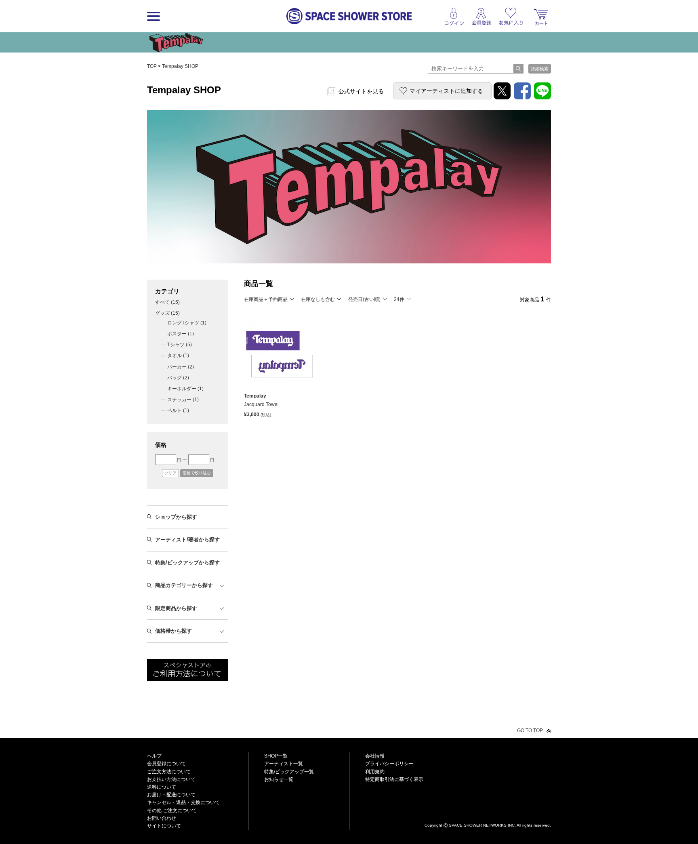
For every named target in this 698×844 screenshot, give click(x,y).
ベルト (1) (178, 410)
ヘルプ (154, 756)
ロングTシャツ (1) (186, 323)
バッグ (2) (178, 378)
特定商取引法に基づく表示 (394, 779)
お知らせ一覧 (278, 779)
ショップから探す (176, 517)
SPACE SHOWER (488, 812)
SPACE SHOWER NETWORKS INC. (482, 825)
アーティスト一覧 (283, 763)
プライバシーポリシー (389, 763)
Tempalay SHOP (180, 66)
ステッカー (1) (183, 399)
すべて (167, 302)
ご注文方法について (169, 772)
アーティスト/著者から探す (187, 540)
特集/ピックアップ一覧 (289, 772)
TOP (152, 66)
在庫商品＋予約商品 (266, 299)
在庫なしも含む (318, 299)
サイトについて (164, 826)
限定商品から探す (176, 608)
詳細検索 (540, 68)
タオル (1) (178, 355)
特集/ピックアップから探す (187, 563)
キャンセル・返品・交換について (183, 802)
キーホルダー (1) (185, 388)
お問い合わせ (161, 818)
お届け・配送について (171, 795)
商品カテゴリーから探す (184, 585)
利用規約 (375, 772)
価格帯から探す (173, 631)
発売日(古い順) (364, 299)
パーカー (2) (180, 367)
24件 (399, 299)
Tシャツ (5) (179, 344)
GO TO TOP (530, 730)
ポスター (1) (180, 334)
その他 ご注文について (172, 810)
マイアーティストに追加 (446, 91)
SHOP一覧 (276, 756)
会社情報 (375, 756)
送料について (161, 787)
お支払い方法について (171, 779)
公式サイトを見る (361, 91)
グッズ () (167, 313)
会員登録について (166, 763)
